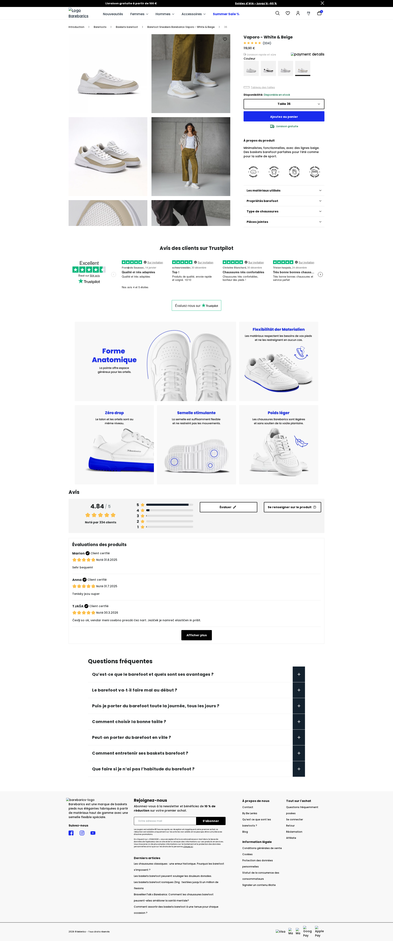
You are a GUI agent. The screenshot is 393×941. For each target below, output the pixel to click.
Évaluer (226, 507)
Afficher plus (196, 635)
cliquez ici (188, 847)
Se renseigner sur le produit (290, 507)
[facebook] (71, 833)
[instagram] (82, 833)
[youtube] (92, 833)
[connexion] (298, 13)
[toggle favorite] (225, 39)
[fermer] (322, 3)
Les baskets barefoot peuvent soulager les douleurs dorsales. (173, 876)
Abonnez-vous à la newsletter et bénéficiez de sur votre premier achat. (175, 808)
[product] (251, 68)
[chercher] (277, 13)
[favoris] (288, 13)
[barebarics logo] (84, 13)
